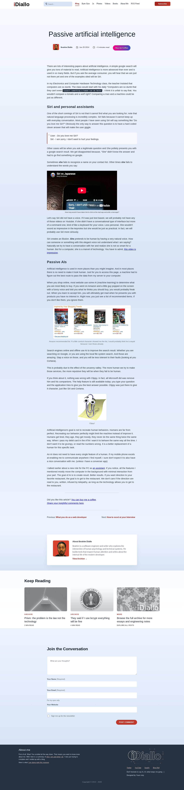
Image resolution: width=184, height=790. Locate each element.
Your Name (56, 679)
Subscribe (162, 4)
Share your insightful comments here (65, 503)
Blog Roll (156, 768)
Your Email (56, 690)
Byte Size (86, 3)
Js (93, 3)
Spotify (147, 768)
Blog (77, 3)
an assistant (99, 468)
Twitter (129, 768)
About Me (124, 3)
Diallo (22, 4)
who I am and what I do (54, 757)
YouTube (138, 768)
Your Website (52, 705)
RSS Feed (135, 3)
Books (115, 3)
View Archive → (79, 559)
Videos (107, 3)
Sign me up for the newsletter (63, 716)
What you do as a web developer (71, 517)
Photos (99, 3)
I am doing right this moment (38, 762)
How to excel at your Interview (121, 517)
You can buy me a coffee (83, 499)
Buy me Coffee (121, 48)
